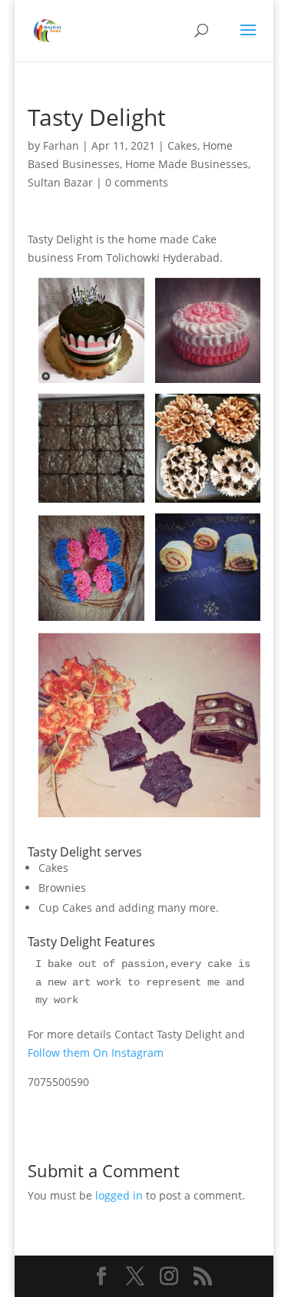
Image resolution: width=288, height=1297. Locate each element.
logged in (119, 1195)
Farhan (61, 145)
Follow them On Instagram (96, 1052)
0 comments (136, 182)
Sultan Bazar (60, 182)
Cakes (182, 145)
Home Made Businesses (186, 164)
